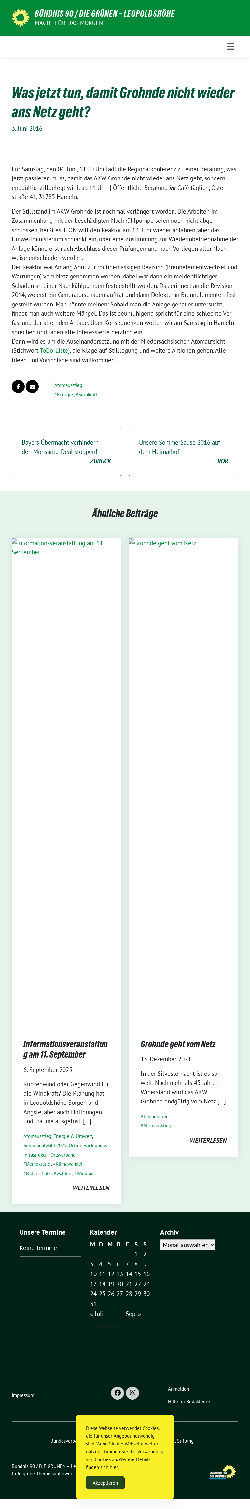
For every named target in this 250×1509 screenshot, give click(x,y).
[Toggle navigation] (230, 46)
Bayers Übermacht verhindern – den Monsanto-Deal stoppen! (66, 451)
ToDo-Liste (54, 350)
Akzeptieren (105, 1483)
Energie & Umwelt (72, 1136)
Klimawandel (69, 1164)
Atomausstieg (68, 385)
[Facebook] (117, 1393)
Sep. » (133, 1313)
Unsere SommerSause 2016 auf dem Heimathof (183, 451)
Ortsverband (63, 1155)
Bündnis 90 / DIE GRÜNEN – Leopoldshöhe (105, 14)
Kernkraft (87, 394)
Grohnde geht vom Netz (178, 1044)
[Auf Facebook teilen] (18, 386)
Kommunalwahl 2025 (45, 1145)
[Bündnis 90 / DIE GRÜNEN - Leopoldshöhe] (21, 17)
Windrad (85, 1173)
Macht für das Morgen (69, 23)
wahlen (63, 1173)
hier (114, 1467)
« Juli (97, 1313)
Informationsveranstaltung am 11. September (65, 1049)
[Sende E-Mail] (32, 386)
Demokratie (38, 1164)
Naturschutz (38, 1173)
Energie (65, 394)
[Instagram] (132, 1393)
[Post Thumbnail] (66, 782)
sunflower (62, 1474)
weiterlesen (91, 1188)
